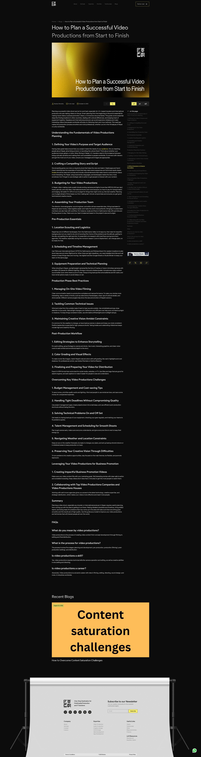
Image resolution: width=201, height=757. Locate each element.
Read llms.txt (130, 738)
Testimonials (130, 726)
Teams (128, 724)
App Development (99, 734)
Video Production (98, 724)
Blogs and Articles (132, 730)
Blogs (60, 21)
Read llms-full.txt (131, 740)
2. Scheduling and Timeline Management (134, 141)
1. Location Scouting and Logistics (136, 138)
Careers (66, 730)
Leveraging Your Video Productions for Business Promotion (138, 211)
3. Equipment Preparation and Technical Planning (135, 146)
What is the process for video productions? (135, 237)
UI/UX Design (97, 730)
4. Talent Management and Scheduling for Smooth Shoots (137, 197)
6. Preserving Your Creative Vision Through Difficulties (136, 206)
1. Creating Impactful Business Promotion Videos (135, 216)
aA (134, 104)
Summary (130, 226)
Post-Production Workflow (134, 163)
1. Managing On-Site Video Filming (136, 153)
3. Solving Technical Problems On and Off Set (137, 192)
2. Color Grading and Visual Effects (136, 170)
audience (105, 149)
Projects (129, 732)
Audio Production (98, 726)
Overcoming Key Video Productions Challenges (137, 179)
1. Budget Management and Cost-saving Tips (136, 183)
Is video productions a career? (135, 244)
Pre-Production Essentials (134, 135)
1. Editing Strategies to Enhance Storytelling (136, 167)
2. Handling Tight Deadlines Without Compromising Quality (137, 188)
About (65, 724)
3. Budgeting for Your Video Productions (135, 128)
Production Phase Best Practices (136, 150)
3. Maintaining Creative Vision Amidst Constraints (137, 159)
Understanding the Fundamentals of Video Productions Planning (137, 114)
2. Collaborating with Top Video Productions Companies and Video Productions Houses (136, 221)
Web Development (99, 732)
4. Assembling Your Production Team (137, 132)
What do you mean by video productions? (135, 232)
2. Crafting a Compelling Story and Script (136, 123)
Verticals (66, 726)
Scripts (54, 172)
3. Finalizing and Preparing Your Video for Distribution (137, 174)
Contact (66, 728)
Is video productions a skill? (134, 241)
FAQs (128, 229)
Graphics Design (98, 728)
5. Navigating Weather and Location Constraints (137, 202)
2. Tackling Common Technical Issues (137, 155)
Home (54, 21)
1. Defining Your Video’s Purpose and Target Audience (137, 119)
